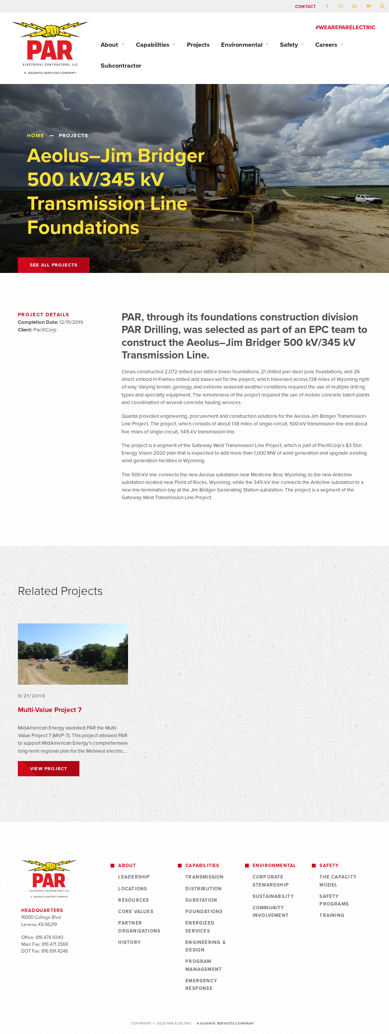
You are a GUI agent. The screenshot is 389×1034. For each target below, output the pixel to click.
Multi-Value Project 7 (50, 710)
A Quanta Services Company (226, 1023)
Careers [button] (327, 45)
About (127, 865)
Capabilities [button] (153, 45)
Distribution (203, 888)
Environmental (274, 865)
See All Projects (53, 265)
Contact (305, 6)
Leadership (134, 877)
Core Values (135, 911)
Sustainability (273, 896)
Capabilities (202, 865)
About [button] (110, 45)
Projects (198, 45)
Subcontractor (121, 66)
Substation (201, 900)
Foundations (204, 911)
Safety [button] (289, 45)
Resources (133, 900)
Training (332, 915)
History (129, 942)
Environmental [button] (242, 45)
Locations (132, 888)
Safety (329, 865)
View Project (48, 768)
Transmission (204, 877)
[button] (382, 7)
